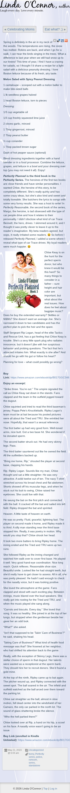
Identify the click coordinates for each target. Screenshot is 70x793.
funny (31, 754)
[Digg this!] (62, 40)
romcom (33, 759)
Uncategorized (36, 750)
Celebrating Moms (21, 29)
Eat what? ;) (54, 29)
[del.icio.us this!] (58, 40)
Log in (53, 788)
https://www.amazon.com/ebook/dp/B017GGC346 (40, 377)
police (39, 757)
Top (45, 788)
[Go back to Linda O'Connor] (54, 40)
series (32, 762)
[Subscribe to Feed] (66, 40)
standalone (34, 765)
